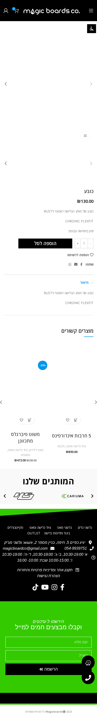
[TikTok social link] (35, 587)
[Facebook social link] (81, 264)
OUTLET (33, 533)
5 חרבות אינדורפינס (71, 435)
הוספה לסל (45, 243)
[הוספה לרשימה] (67, 420)
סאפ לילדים (36, 450)
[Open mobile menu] (91, 10)
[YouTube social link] (45, 587)
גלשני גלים (85, 527)
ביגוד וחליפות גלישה (57, 533)
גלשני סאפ (64, 527)
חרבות (61, 446)
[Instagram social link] (54, 587)
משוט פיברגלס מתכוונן (25, 437)
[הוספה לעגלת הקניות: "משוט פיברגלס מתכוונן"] (29, 420)
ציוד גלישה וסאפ (76, 446)
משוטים (25, 455)
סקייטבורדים (15, 527)
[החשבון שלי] (6, 10)
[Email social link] (76, 264)
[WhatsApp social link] (70, 264)
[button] (92, 496)
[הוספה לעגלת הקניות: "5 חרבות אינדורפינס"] (76, 420)
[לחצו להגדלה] (85, 135)
